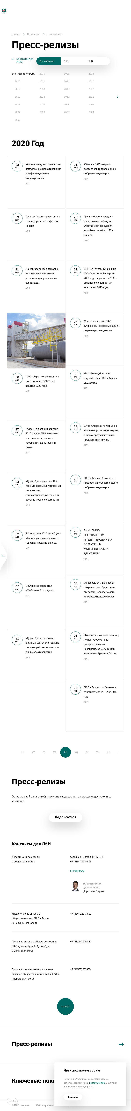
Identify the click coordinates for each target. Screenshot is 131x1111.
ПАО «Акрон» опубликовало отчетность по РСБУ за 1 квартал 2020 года (36, 394)
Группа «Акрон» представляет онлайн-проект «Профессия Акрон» (36, 234)
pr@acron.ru (77, 870)
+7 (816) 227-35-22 (80, 913)
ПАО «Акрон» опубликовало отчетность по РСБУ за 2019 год (95, 705)
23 (44, 752)
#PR (28, 183)
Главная (16, 34)
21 (22, 752)
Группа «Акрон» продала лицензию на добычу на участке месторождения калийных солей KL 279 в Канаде (95, 234)
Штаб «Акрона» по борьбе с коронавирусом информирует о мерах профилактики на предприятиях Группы (95, 444)
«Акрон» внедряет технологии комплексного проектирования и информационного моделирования (36, 182)
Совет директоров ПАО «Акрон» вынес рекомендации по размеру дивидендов (95, 339)
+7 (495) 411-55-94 (92, 856)
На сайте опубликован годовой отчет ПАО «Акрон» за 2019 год (95, 391)
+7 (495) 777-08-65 (80, 861)
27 (87, 752)
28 (97, 752)
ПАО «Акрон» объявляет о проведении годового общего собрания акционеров (95, 496)
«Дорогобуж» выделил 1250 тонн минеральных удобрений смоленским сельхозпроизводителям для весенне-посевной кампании (36, 499)
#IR (86, 179)
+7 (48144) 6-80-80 (80, 941)
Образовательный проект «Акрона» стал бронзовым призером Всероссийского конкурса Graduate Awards (95, 601)
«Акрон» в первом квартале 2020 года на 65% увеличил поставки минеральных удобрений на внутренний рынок (36, 447)
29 (108, 752)
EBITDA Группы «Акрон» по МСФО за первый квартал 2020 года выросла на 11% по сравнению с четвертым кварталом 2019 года (95, 287)
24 (54, 752)
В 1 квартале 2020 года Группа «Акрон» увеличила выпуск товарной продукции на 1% (36, 551)
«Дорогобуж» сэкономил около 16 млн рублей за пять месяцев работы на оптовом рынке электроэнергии (36, 656)
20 (11, 752)
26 (76, 752)
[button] (115, 97)
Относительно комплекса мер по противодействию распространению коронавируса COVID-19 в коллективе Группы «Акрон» (95, 653)
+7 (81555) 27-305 (80, 969)
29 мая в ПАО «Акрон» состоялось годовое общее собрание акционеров (95, 182)
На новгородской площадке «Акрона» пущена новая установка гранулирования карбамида (36, 314)
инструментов (97, 1083)
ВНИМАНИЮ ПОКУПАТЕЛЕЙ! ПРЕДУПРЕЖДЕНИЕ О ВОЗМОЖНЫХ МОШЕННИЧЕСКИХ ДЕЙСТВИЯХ (95, 548)
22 (33, 752)
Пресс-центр (33, 34)
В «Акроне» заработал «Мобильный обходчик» (36, 604)
